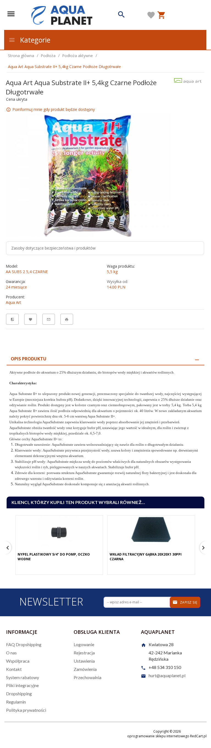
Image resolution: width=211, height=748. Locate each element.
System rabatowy (22, 677)
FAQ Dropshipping (23, 644)
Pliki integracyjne (22, 685)
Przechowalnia (87, 677)
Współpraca (17, 660)
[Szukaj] (121, 15)
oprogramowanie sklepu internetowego (158, 736)
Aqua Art (13, 302)
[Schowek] (151, 15)
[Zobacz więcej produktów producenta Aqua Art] (187, 80)
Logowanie (84, 644)
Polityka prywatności (26, 710)
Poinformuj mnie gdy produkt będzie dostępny (53, 109)
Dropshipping (19, 693)
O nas (11, 652)
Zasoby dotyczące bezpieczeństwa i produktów (53, 248)
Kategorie (34, 39)
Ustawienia (84, 660)
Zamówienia (85, 669)
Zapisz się (188, 602)
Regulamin (16, 701)
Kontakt (14, 669)
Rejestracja (84, 652)
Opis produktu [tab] (28, 359)
